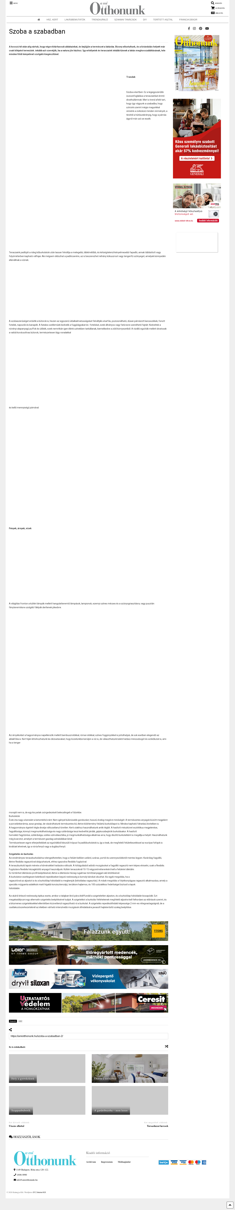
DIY (145, 19)
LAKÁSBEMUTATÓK (75, 19)
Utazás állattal (16, 1126)
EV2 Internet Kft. (39, 1192)
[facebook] (189, 28)
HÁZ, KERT (52, 19)
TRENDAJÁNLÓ (100, 19)
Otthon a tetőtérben (105, 1078)
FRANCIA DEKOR (188, 19)
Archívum (91, 1161)
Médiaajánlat (124, 1161)
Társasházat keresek (157, 1126)
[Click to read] (47, 1068)
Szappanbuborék (21, 1110)
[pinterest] (200, 28)
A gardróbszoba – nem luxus (111, 1110)
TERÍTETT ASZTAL (163, 19)
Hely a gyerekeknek (22, 1078)
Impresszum (107, 1161)
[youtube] (207, 28)
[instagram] (194, 28)
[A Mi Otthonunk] (116, 8)
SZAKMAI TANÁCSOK (125, 19)
